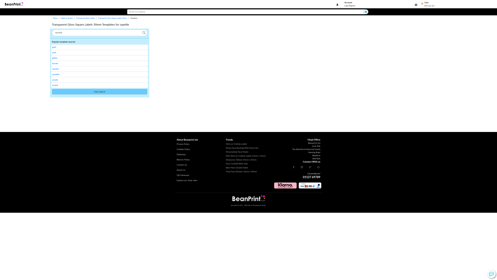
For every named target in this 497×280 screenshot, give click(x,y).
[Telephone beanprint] (318, 167)
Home (55, 18)
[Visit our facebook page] (294, 167)
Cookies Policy (183, 149)
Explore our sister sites (187, 180)
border (55, 63)
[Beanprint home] (13, 4)
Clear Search (99, 92)
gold (54, 47)
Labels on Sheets (67, 18)
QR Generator (183, 175)
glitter (54, 58)
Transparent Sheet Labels (85, 18)
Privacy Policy (183, 144)
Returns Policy (183, 160)
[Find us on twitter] (310, 167)
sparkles (56, 74)
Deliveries (181, 154)
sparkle (55, 69)
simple (55, 85)
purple (55, 80)
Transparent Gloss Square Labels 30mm (112, 18)
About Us (181, 170)
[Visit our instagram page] (302, 167)
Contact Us (182, 165)
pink (54, 53)
